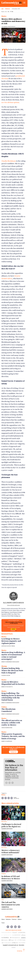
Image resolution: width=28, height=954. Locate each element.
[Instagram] (8, 798)
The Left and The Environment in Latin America (10, 904)
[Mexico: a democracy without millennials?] (13, 839)
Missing (4, 666)
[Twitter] (2, 798)
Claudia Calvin (5, 675)
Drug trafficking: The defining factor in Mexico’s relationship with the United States (12, 696)
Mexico (3, 16)
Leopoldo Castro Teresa (8, 646)
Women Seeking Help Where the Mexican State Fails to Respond (12, 670)
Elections (4, 821)
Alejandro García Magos (8, 26)
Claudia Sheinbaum (8, 161)
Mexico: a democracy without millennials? (10, 851)
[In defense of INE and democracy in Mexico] (13, 865)
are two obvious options (10, 102)
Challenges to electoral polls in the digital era (11, 825)
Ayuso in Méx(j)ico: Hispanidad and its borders (13, 683)
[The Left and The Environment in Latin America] (13, 891)
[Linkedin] (11, 798)
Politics (4, 707)
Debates (7, 8)
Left (2, 899)
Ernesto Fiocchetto (7, 686)
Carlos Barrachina (6, 727)
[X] (19, 927)
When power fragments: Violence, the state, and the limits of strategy (13, 736)
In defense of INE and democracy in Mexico (10, 877)
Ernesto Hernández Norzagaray (10, 661)
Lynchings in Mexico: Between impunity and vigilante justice (11, 641)
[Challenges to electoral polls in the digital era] (13, 813)
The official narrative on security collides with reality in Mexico (11, 722)
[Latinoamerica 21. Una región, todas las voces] (12, 916)
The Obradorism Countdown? (8, 710)
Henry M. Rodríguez (6, 741)
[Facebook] (5, 798)
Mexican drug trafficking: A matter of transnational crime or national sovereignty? (13, 655)
